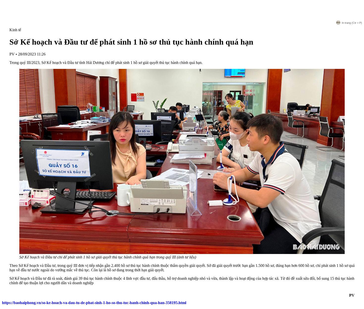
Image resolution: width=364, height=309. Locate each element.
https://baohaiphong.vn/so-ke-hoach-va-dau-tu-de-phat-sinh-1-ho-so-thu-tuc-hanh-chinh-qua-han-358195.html (94, 303)
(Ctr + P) (352, 22)
